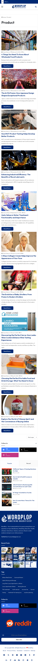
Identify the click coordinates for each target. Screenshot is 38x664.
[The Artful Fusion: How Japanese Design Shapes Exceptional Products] (19, 79)
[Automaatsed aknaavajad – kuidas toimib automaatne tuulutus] (19, 564)
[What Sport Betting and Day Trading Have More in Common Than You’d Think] (7, 557)
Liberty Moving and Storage (9, 580)
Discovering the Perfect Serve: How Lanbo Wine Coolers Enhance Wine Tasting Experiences (18, 337)
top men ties (25, 589)
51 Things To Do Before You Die (22, 492)
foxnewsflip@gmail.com (14, 536)
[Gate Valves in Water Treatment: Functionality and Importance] (19, 201)
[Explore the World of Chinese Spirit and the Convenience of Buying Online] (19, 405)
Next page (31, 437)
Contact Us (27, 650)
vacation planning (28, 592)
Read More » (7, 66)
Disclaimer (20, 650)
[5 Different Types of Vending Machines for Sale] (7, 471)
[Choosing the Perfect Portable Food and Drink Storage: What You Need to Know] (19, 364)
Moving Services (22, 586)
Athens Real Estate (7, 577)
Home (4, 17)
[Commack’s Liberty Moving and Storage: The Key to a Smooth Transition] (7, 550)
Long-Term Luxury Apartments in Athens (12, 583)
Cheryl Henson (6, 52)
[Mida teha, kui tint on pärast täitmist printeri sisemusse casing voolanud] (7, 564)
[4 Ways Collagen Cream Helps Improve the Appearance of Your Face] (19, 242)
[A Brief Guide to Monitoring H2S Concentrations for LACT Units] (7, 487)
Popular (9, 463)
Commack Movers (18, 577)
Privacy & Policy (11, 650)
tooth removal (15, 589)
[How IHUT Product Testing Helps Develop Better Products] (19, 120)
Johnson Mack (6, 212)
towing (4, 592)
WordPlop (30, 647)
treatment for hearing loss (15, 592)
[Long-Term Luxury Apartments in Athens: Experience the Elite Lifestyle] (19, 550)
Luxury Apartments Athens (9, 586)
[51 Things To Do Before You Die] (7, 495)
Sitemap (33, 650)
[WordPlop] (19, 6)
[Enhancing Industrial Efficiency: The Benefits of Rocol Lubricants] (19, 160)
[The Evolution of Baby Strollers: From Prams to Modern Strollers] (19, 280)
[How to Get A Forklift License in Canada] (7, 479)
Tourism (32, 589)
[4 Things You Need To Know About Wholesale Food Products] (19, 40)
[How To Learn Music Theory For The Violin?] (7, 503)
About (4, 650)
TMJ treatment (6, 589)
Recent (28, 463)
